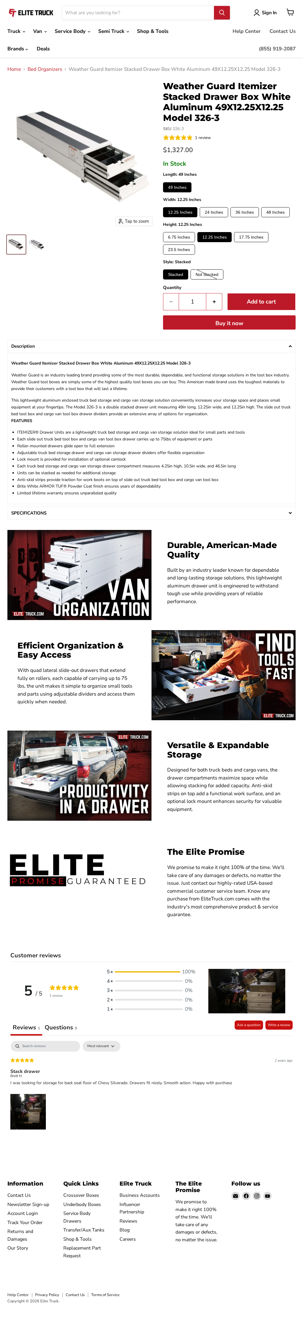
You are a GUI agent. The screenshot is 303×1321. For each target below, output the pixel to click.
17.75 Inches (251, 237)
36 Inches (245, 212)
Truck (14, 31)
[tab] (60, 1028)
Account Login (22, 1213)
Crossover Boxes (81, 1195)
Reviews (128, 1221)
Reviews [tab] (26, 1027)
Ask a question (249, 1025)
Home (14, 69)
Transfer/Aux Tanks (83, 1230)
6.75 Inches (179, 237)
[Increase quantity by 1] (214, 301)
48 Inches (275, 212)
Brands (16, 48)
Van (38, 31)
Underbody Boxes (82, 1204)
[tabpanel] (151, 1086)
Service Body (71, 31)
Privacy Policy (47, 1295)
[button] (151, 346)
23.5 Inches (179, 249)
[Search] (222, 13)
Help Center (247, 31)
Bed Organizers (45, 69)
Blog (125, 1230)
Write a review (279, 1025)
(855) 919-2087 (277, 48)
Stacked (175, 274)
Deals (43, 48)
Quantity (172, 287)
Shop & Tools (152, 31)
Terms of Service (105, 1295)
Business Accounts (140, 1195)
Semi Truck (112, 31)
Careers (128, 1239)
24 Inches (214, 212)
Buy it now (229, 323)
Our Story (17, 1248)
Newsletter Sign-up (28, 1204)
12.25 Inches (180, 212)
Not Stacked (207, 274)
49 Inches (177, 187)
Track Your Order (25, 1222)
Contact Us (283, 31)
